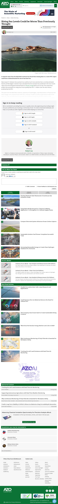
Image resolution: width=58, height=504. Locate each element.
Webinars (27, 469)
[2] (10, 213)
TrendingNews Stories (10, 192)
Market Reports (29, 471)
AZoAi (15, 466)
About (46, 462)
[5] (10, 252)
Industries (37, 471)
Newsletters (48, 466)
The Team (37, 477)
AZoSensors (16, 462)
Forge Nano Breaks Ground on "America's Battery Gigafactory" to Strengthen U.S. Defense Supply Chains (37, 209)
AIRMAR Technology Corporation (11, 395)
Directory (27, 466)
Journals (27, 477)
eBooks (27, 475)
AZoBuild (5, 469)
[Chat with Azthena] (54, 501)
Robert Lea (29, 151)
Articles (27, 464)
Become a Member (39, 478)
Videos (36, 462)
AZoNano (5, 464)
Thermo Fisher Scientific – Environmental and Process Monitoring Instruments (21, 401)
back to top (50, 486)
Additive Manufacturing (13, 430)
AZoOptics (5, 468)
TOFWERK (6, 389)
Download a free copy (29, 422)
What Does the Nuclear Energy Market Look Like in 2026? (38, 325)
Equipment (28, 468)
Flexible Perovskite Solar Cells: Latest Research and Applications (36, 287)
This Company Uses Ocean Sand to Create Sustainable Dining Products (38, 313)
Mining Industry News (13, 444)
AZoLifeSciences (17, 469)
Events (36, 464)
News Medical (17, 468)
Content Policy (48, 478)
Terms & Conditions (49, 471)
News (8, 18)
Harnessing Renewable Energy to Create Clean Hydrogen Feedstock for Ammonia (37, 247)
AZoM (4, 462)
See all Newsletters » (7, 450)
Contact (47, 468)
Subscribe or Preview (12, 432)
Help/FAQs (37, 475)
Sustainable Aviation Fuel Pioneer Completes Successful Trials (37, 234)
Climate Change (29, 85)
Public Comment (31, 186)
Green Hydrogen (39, 468)
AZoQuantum (17, 464)
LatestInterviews (48, 192)
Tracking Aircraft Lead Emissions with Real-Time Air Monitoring (36, 351)
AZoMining (5, 471)
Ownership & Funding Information (48, 482)
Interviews (37, 466)
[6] (10, 356)
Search (46, 464)
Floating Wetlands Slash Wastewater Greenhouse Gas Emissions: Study (36, 196)
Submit (54, 188)
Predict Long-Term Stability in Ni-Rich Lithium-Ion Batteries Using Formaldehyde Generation (29, 404)
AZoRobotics (6, 466)
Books (26, 473)
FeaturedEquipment (29, 192)
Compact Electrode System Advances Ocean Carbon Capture (38, 221)
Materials (37, 473)
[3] (10, 226)
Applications (38, 469)
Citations (5, 165)
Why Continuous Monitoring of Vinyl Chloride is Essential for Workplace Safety (38, 339)
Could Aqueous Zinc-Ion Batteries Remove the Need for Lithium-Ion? (37, 300)
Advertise (47, 469)
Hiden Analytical (7, 406)
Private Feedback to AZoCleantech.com (47, 186)
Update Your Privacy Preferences (13, 502)
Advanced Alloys (12, 437)
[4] (10, 239)
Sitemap (47, 476)
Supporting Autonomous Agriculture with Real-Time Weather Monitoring (23, 393)
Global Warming (14, 18)
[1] (10, 200)
